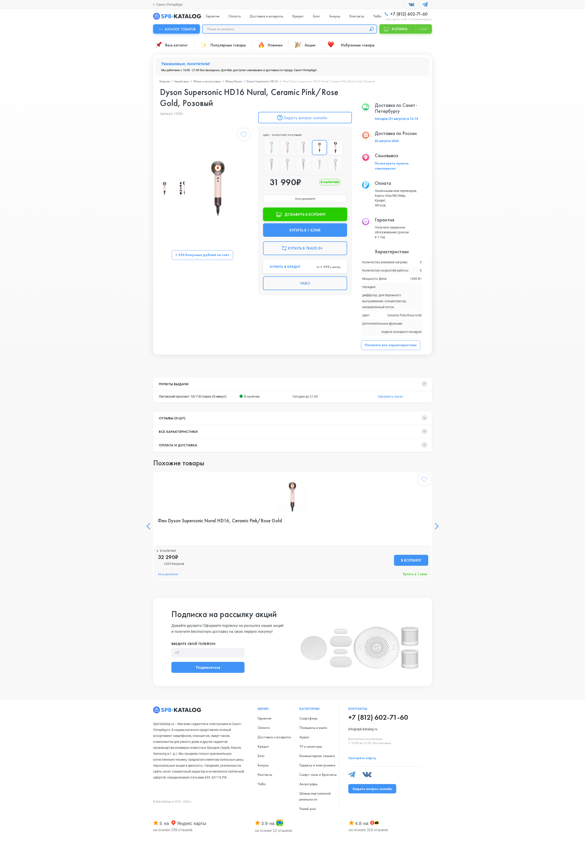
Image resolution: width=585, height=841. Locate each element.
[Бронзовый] (287, 147)
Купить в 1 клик (415, 573)
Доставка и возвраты (266, 16)
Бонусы (334, 16)
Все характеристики (178, 431)
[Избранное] (243, 135)
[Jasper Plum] (319, 164)
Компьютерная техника (317, 755)
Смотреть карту (362, 757)
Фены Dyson (233, 81)
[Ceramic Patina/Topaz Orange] (271, 147)
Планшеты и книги (313, 727)
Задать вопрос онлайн (305, 118)
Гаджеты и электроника (317, 765)
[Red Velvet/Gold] (303, 164)
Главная (165, 81)
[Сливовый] (335, 164)
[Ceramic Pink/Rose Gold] (335, 147)
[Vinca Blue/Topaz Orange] (271, 164)
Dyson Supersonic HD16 (262, 81)
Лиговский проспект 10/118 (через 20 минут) (192, 396)
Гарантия (212, 16)
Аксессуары (308, 784)
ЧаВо (377, 16)
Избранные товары (358, 45)
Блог (316, 16)
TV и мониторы (310, 746)
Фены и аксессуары (207, 81)
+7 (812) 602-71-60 (408, 14)
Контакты (356, 16)
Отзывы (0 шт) (172, 418)
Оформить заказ (390, 396)
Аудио (304, 737)
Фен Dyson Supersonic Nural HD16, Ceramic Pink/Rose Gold (220, 521)
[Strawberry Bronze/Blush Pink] (287, 164)
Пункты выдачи (174, 384)
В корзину (411, 560)
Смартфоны (308, 718)
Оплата (235, 16)
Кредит (298, 16)
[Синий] (303, 147)
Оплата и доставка (178, 445)
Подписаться (208, 667)
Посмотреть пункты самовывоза (392, 166)
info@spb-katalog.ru (363, 729)
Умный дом (181, 81)
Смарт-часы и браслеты (318, 774)
